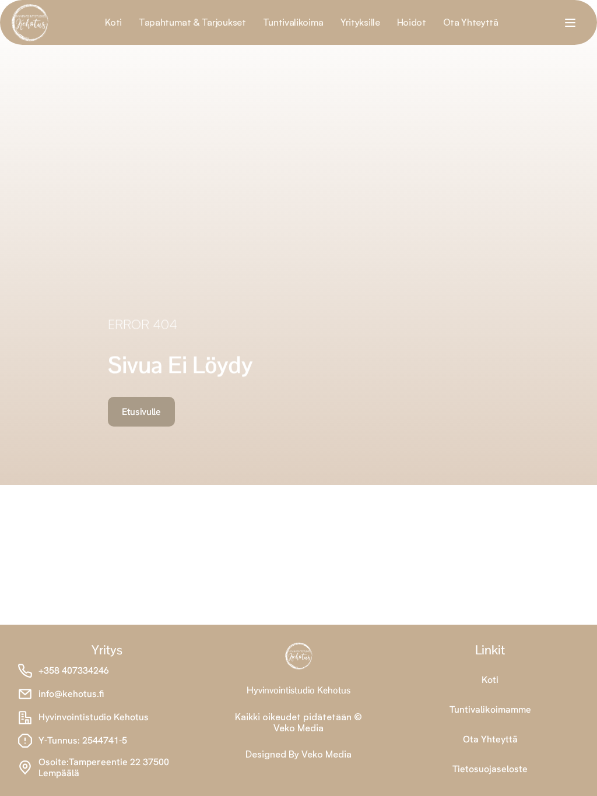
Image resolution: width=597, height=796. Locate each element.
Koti (490, 680)
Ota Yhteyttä (490, 739)
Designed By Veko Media (298, 754)
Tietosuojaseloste (490, 769)
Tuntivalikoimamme (490, 709)
